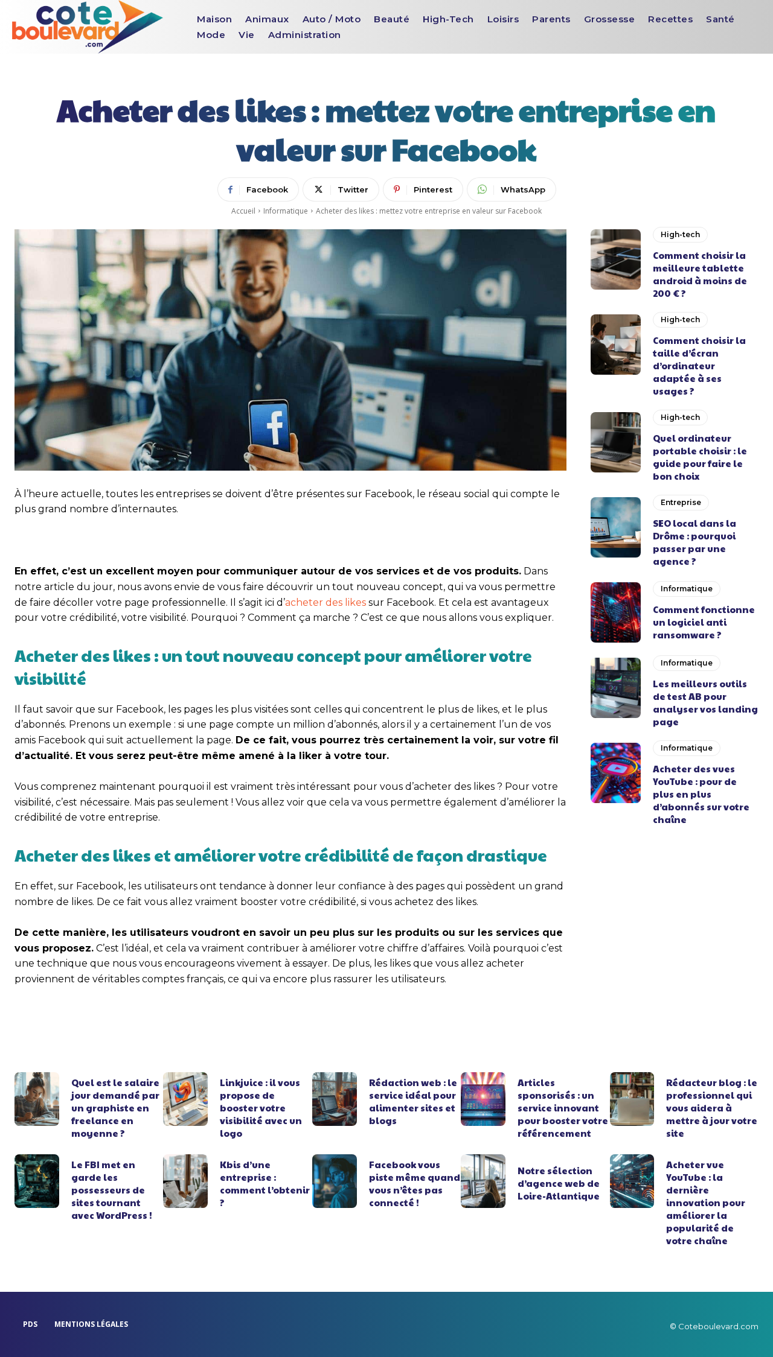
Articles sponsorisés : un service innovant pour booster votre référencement (563, 1107)
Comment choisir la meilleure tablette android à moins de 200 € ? (700, 274)
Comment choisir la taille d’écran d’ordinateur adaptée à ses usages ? (699, 365)
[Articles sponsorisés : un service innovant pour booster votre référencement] (483, 1099)
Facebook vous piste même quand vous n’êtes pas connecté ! (414, 1183)
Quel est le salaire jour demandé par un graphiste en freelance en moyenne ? (115, 1107)
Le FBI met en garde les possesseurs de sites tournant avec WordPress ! (111, 1189)
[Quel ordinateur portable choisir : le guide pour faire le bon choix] (616, 442)
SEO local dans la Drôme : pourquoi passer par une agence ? (694, 541)
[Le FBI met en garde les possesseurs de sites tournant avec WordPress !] (36, 1181)
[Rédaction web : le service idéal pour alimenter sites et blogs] (334, 1099)
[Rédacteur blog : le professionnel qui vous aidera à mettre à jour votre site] (632, 1099)
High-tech (680, 234)
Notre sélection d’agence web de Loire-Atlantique (559, 1183)
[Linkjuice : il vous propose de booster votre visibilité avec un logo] (185, 1099)
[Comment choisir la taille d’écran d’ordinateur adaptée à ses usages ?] (616, 344)
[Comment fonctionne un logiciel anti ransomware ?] (616, 612)
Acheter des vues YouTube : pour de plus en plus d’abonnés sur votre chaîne (701, 793)
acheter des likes (325, 602)
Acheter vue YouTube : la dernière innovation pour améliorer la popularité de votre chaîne (705, 1202)
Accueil (243, 211)
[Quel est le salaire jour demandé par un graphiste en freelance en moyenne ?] (36, 1099)
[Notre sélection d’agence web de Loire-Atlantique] (483, 1181)
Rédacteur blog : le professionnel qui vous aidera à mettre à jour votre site (711, 1107)
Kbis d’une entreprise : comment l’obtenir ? (265, 1183)
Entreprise (681, 502)
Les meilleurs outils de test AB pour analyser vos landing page (705, 702)
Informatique (285, 211)
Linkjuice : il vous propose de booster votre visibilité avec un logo (261, 1107)
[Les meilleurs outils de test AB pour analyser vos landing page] (616, 688)
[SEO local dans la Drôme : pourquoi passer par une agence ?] (616, 527)
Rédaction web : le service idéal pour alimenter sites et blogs (413, 1101)
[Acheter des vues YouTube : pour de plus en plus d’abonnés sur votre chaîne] (616, 773)
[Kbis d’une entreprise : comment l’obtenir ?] (185, 1181)
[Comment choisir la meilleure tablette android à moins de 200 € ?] (616, 259)
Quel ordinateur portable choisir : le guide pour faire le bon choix (700, 456)
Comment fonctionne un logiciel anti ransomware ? (704, 622)
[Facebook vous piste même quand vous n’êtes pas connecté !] (334, 1181)
